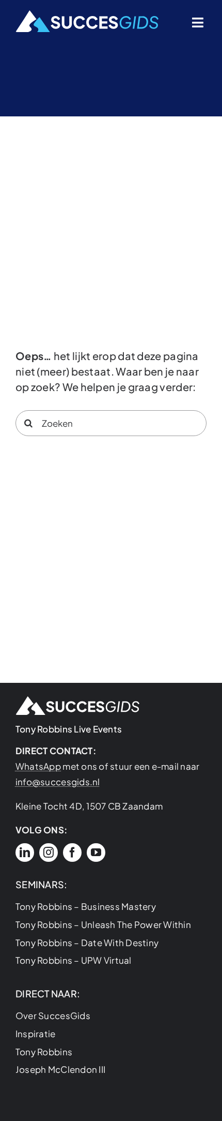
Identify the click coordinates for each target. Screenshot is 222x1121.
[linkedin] (24, 852)
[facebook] (72, 852)
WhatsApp (38, 766)
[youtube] (96, 852)
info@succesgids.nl (57, 781)
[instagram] (48, 852)
